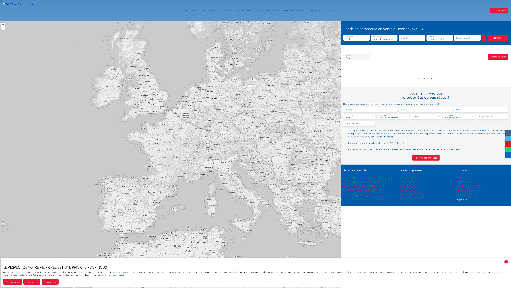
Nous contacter (407, 199)
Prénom (349, 109)
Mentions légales (464, 181)
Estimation (247, 10)
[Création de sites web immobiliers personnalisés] (475, 199)
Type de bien (377, 37)
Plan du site (461, 190)
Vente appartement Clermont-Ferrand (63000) (365, 177)
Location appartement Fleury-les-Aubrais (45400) (366, 181)
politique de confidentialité (446, 149)
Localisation (432, 37)
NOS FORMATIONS (315, 10)
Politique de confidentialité (468, 186)
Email (458, 109)
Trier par (348, 56)
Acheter (193, 10)
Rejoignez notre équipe (411, 195)
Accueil (183, 10)
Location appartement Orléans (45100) (362, 186)
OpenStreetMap (325, 287)
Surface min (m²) (353, 123)
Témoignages (298, 10)
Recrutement (282, 10)
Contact (337, 10)
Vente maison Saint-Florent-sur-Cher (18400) (364, 199)
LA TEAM (269, 10)
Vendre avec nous (408, 181)
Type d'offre (349, 37)
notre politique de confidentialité (111, 275)
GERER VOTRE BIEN (209, 10)
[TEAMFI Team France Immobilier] (21, 10)
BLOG (328, 10)
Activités (405, 38)
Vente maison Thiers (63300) (357, 195)
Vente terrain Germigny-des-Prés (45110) (362, 190)
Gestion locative (407, 190)
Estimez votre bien (408, 177)
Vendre (259, 10)
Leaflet (315, 287)
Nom (403, 109)
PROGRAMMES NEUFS (230, 10)
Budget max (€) (463, 38)
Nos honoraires (463, 177)
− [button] (3, 27)
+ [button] (3, 24)
